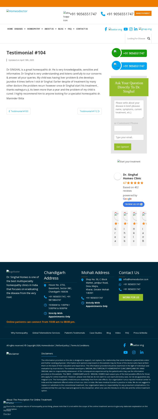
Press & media (140, 332)
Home (10, 29)
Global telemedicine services (46, 332)
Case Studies (96, 332)
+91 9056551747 (120, 14)
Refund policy (62, 345)
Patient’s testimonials (75, 332)
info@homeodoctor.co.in (135, 279)
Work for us (131, 297)
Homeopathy (33, 29)
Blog (60, 29)
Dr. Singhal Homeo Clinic (132, 176)
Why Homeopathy (19, 332)
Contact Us (82, 29)
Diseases (19, 29)
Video (118, 332)
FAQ (70, 29)
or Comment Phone (126, 123)
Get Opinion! (122, 146)
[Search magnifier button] (148, 38)
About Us (49, 29)
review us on (132, 204)
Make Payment (143, 13)
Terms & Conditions (80, 345)
